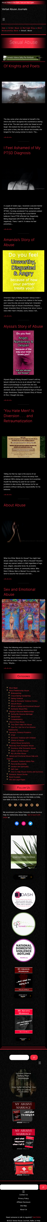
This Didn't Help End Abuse (21, 725)
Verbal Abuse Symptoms (20, 743)
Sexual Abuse (16, 704)
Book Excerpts (14, 777)
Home (3, 28)
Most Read (13, 688)
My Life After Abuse (18, 753)
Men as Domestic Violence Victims (24, 701)
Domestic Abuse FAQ (19, 709)
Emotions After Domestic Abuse (23, 748)
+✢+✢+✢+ (8, 137)
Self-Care (14, 769)
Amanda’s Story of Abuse (19, 242)
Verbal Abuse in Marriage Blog (21, 28)
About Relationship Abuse (19, 690)
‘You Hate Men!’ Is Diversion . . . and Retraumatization (19, 415)
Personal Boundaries (19, 764)
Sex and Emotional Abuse (19, 592)
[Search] (34, 1057)
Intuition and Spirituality (20, 766)
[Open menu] (3, 19)
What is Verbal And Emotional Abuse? (25, 706)
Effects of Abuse (17, 740)
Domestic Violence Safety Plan (22, 761)
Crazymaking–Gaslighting (20, 696)
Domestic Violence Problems (20, 732)
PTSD (13, 735)
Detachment (15, 717)
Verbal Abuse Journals (14, 9)
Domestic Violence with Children (23, 738)
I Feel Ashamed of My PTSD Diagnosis (22, 150)
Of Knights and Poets (22, 66)
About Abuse (15, 505)
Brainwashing (16, 693)
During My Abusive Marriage (22, 714)
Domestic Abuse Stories (18, 774)
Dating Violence (17, 698)
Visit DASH (36, 1217)
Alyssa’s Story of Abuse (23, 326)
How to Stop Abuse (16, 722)
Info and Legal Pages (17, 780)
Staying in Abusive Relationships (21, 711)
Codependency (17, 719)
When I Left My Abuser (20, 751)
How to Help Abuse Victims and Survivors (27, 772)
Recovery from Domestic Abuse (21, 746)
